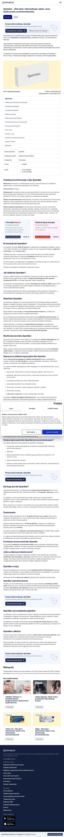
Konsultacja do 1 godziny (15, 31)
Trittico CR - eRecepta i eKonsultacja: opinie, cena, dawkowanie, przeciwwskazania (15, 732)
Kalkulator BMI (8, 802)
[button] (17, 687)
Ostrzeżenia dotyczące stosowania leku (16, 122)
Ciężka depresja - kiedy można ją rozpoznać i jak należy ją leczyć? (46, 699)
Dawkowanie (8, 130)
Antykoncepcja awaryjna (45, 222)
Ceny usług (7, 773)
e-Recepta (13, 222)
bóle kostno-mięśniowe (14, 394)
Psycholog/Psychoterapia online (13, 796)
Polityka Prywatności (10, 767)
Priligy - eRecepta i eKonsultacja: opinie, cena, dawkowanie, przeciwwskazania (45, 732)
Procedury (6, 781)
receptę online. (51, 55)
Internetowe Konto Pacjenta (12, 778)
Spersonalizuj (31, 432)
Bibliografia (8, 145)
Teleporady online (9, 799)
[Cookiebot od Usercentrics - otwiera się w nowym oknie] (55, 403)
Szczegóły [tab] (32, 408)
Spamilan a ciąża (9, 134)
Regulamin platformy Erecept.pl (13, 765)
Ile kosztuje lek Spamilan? (12, 106)
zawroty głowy (22, 361)
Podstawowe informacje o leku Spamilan (16, 102)
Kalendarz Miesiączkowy (11, 804)
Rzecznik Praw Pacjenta (11, 776)
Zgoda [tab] (11, 408)
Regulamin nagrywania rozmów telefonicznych (18, 770)
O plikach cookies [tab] (53, 408)
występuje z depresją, (46, 492)
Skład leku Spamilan (10, 114)
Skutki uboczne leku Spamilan (13, 118)
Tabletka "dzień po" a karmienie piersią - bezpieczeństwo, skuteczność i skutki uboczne (17, 700)
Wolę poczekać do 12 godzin (38, 31)
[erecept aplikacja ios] (32, 824)
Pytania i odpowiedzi (10, 784)
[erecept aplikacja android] (32, 818)
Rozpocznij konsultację (55, 834)
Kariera (5, 807)
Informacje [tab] (7, 17)
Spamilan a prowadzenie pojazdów (14, 137)
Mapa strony (7, 810)
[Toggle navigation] (60, 2)
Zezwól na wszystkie (52, 432)
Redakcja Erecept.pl (14, 91)
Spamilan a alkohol (10, 141)
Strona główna (8, 791)
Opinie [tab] (16, 17)
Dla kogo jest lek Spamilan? (12, 126)
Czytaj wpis (9, 707)
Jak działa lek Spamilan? (11, 110)
